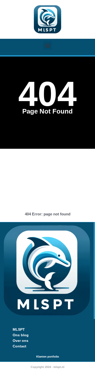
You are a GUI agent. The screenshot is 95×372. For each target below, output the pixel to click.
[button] (47, 45)
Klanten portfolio (47, 356)
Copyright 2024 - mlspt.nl (47, 366)
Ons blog (21, 335)
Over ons (20, 341)
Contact (19, 346)
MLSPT (19, 329)
